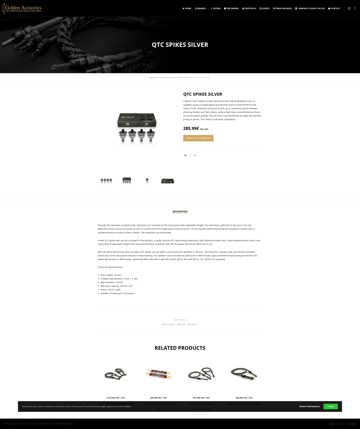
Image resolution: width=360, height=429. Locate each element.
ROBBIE (70, 424)
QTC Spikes (180, 320)
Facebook (351, 424)
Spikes (182, 324)
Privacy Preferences (309, 406)
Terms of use (336, 424)
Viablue (193, 324)
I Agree (330, 406)
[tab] (180, 212)
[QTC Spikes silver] (185, 155)
